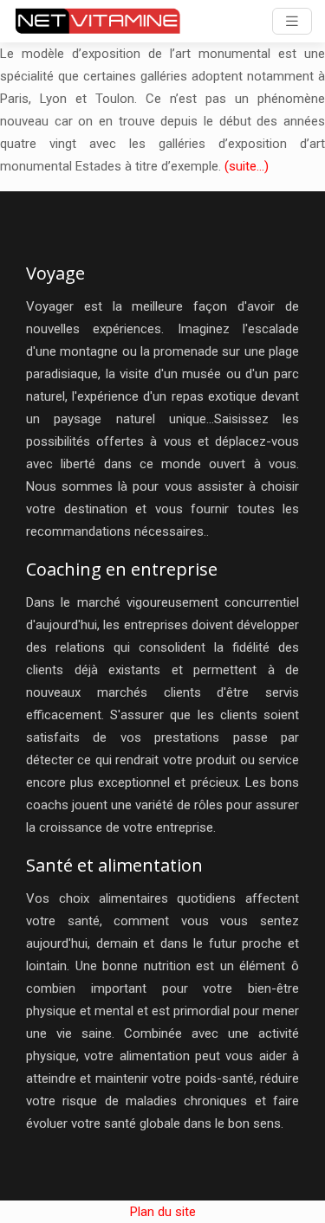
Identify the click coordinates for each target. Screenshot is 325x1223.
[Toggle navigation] (292, 21)
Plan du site (163, 1212)
